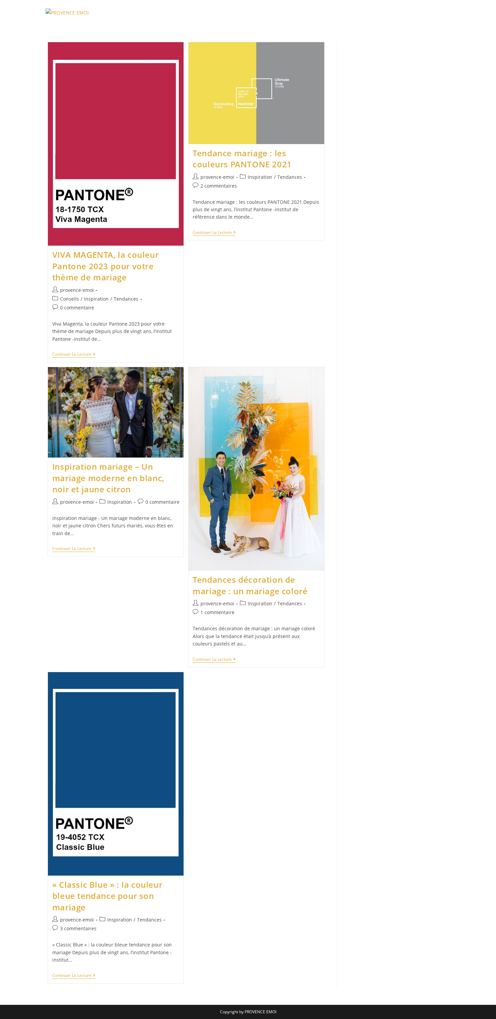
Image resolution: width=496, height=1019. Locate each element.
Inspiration (96, 299)
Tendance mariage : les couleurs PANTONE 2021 (242, 158)
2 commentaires (218, 186)
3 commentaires (78, 928)
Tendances (126, 299)
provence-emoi (77, 290)
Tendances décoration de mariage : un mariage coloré (250, 585)
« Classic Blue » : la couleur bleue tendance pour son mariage (107, 896)
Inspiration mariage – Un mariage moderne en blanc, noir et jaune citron (108, 478)
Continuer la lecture (73, 355)
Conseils (69, 299)
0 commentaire (77, 307)
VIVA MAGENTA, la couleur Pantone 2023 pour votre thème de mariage (105, 266)
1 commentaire (217, 612)
